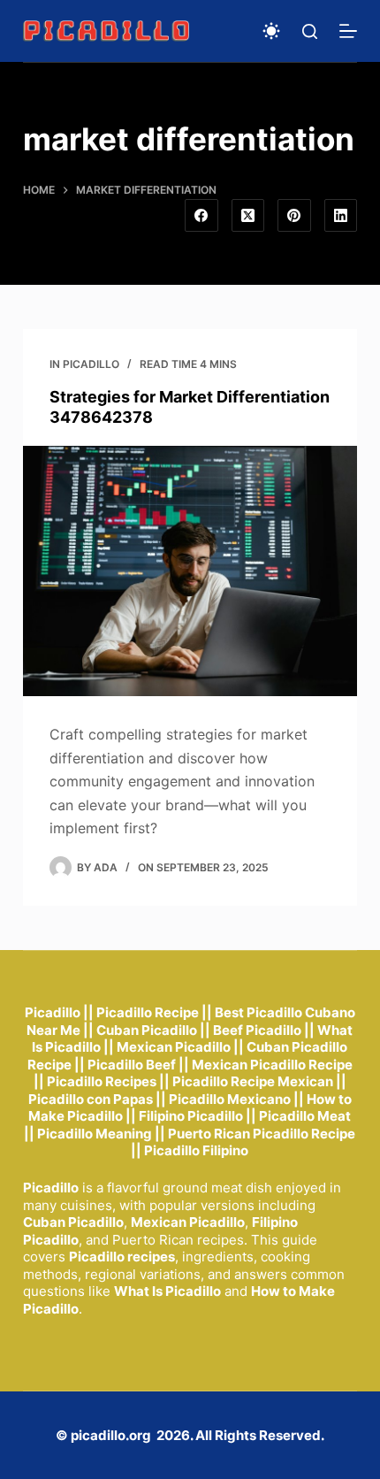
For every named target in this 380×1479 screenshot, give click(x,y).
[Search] (309, 31)
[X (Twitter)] (248, 216)
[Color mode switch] (271, 31)
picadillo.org (111, 1435)
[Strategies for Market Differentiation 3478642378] (190, 571)
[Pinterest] (294, 216)
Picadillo (91, 364)
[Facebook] (201, 216)
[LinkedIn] (341, 216)
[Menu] (348, 31)
